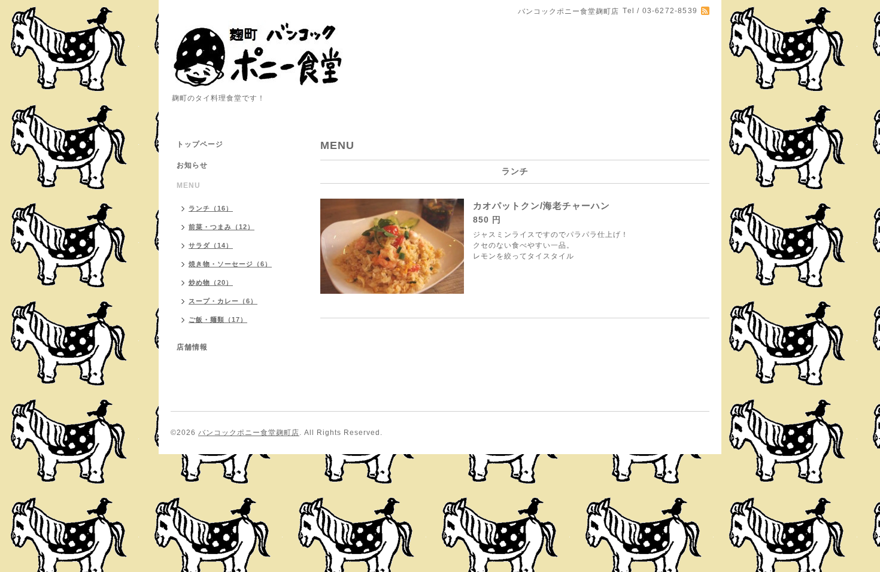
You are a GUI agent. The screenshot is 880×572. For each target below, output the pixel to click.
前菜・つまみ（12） (221, 226)
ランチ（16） (211, 208)
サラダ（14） (211, 245)
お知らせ (192, 165)
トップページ (200, 144)
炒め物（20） (211, 282)
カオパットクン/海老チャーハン (541, 205)
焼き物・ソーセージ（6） (230, 263)
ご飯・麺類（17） (218, 319)
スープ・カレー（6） (223, 301)
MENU (189, 185)
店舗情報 (192, 347)
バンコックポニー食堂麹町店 (248, 432)
